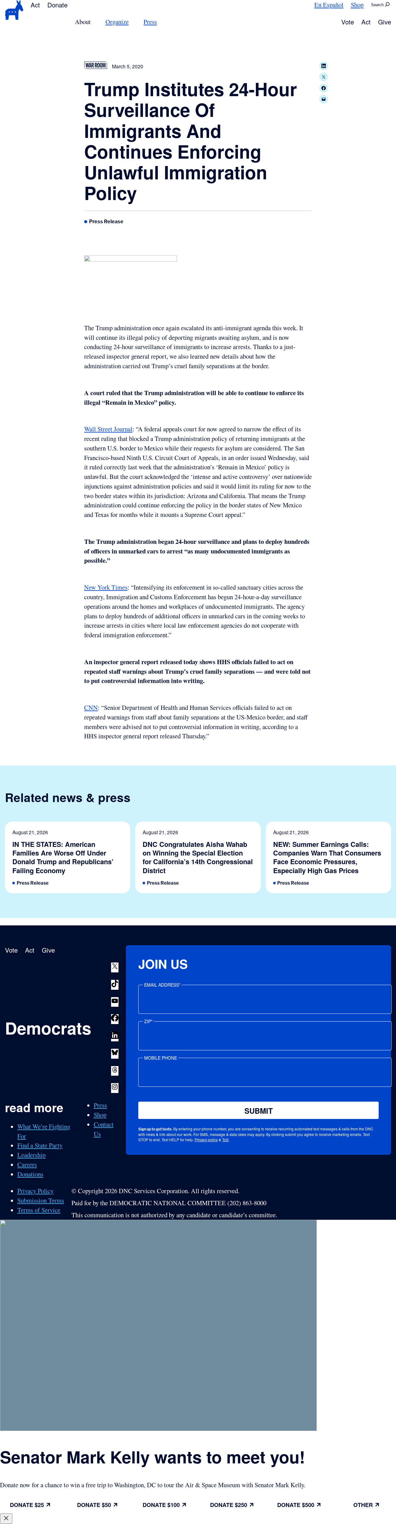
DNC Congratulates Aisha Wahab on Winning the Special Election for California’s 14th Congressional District (198, 857)
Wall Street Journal (108, 429)
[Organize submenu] (132, 21)
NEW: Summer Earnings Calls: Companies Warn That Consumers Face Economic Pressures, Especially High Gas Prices (327, 857)
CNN (91, 707)
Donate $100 (161, 1505)
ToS (225, 1139)
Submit (258, 1110)
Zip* (148, 1021)
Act (35, 4)
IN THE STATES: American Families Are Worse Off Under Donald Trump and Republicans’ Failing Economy (63, 857)
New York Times (105, 587)
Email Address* (162, 985)
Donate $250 (228, 1505)
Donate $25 (27, 1505)
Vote (347, 21)
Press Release (106, 221)
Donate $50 (94, 1505)
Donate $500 (295, 1505)
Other (363, 1505)
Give (384, 21)
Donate (57, 4)
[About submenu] (94, 21)
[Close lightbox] (6, 1518)
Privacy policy (206, 1139)
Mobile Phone (160, 1058)
